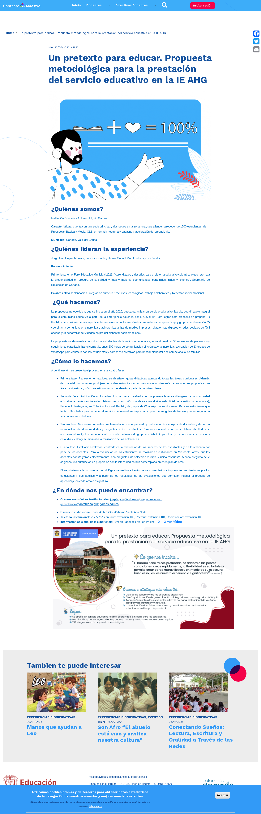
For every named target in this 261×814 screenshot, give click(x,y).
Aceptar (222, 795)
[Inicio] (22, 5)
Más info (95, 806)
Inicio (76, 5)
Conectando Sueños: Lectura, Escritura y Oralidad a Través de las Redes (201, 736)
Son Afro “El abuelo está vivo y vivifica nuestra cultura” (124, 733)
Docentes (93, 5)
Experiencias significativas (51, 717)
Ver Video (174, 522)
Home (10, 33)
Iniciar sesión (202, 5)
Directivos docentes (131, 5)
